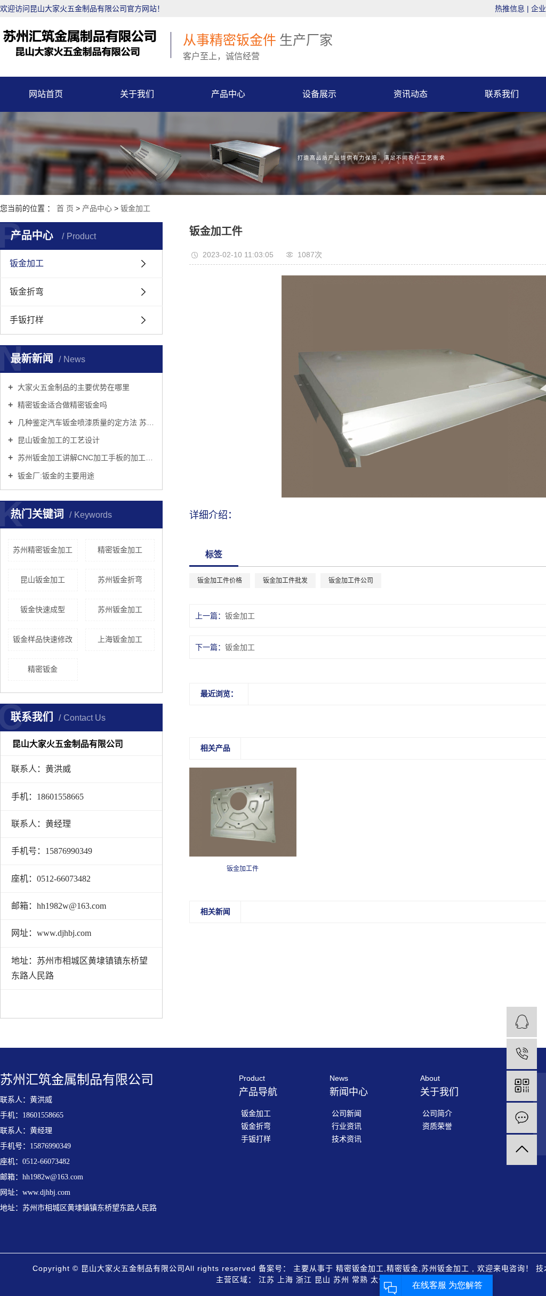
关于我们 (137, 94)
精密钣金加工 (120, 549)
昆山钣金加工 (42, 579)
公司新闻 (347, 1113)
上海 (286, 1279)
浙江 (305, 1279)
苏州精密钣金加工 (43, 549)
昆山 (324, 1279)
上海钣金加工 (120, 639)
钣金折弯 (27, 291)
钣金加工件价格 (219, 580)
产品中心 (228, 94)
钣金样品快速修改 (43, 639)
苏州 (342, 1279)
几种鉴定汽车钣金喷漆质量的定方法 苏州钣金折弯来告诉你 (85, 422)
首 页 (65, 208)
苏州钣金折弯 (120, 579)
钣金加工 (135, 208)
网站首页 (46, 94)
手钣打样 (27, 319)
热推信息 (510, 9)
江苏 (268, 1279)
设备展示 (319, 94)
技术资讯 (347, 1139)
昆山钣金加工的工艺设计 (57, 440)
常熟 (361, 1279)
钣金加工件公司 (350, 580)
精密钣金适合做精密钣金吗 (61, 405)
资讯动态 (411, 94)
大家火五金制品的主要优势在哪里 (72, 387)
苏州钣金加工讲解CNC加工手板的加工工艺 (85, 457)
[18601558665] (522, 1054)
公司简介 (437, 1113)
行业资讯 (347, 1126)
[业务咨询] (522, 1022)
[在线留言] (522, 1118)
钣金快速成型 (42, 609)
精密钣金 (43, 669)
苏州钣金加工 (120, 609)
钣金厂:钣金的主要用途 (54, 475)
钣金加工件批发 (285, 580)
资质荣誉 (437, 1126)
